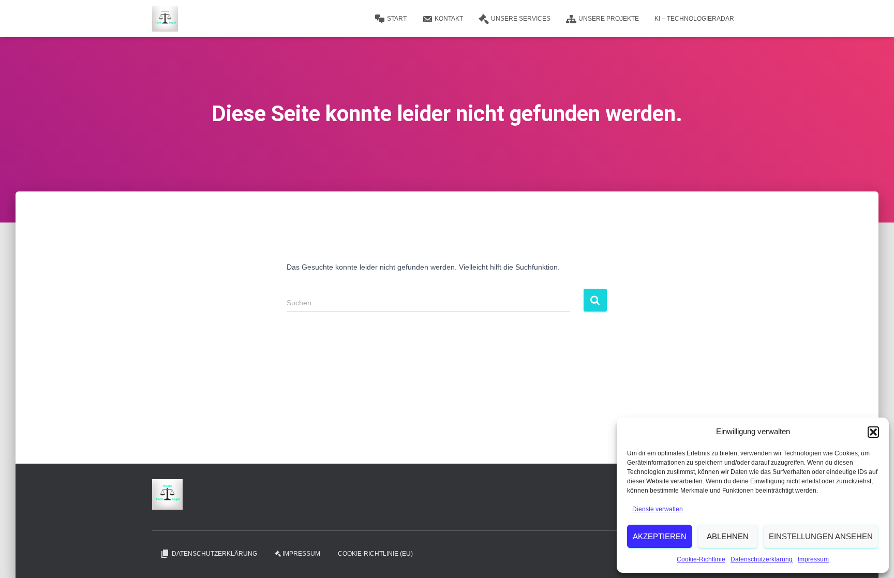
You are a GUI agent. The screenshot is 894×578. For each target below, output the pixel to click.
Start (397, 18)
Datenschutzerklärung (762, 559)
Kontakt (449, 18)
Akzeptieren (660, 536)
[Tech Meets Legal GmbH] (165, 19)
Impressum (813, 559)
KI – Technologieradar (694, 18)
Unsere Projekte (608, 18)
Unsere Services (520, 18)
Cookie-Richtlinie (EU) (375, 553)
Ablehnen (728, 536)
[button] (873, 432)
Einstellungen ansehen (821, 536)
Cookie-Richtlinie (701, 559)
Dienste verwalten (657, 509)
